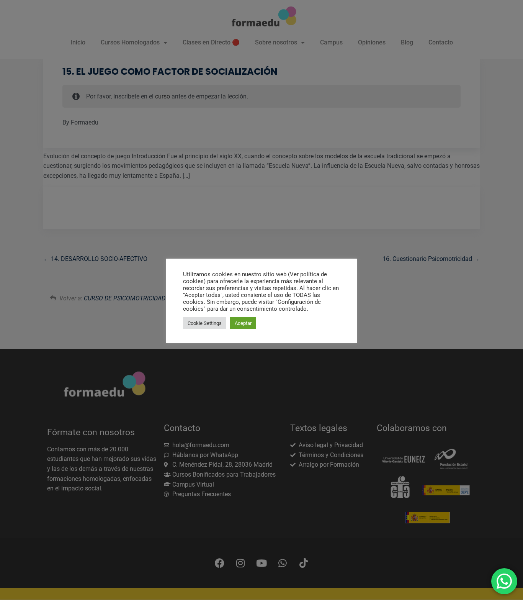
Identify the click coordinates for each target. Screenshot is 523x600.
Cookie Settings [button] (205, 323)
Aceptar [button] (243, 323)
